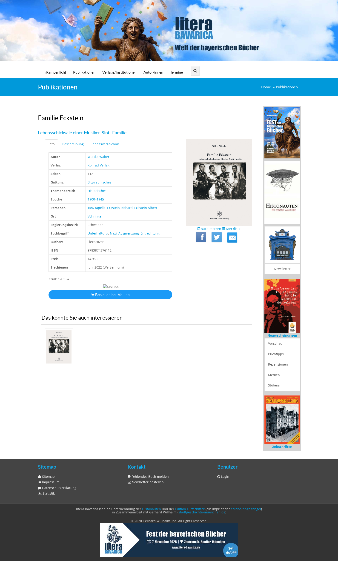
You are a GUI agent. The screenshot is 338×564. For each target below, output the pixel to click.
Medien (274, 375)
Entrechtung (150, 233)
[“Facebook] (201, 237)
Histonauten (151, 509)
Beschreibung (73, 144)
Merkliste (233, 228)
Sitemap (48, 476)
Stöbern (274, 385)
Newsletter (282, 268)
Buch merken (210, 228)
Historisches (97, 191)
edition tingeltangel (246, 509)
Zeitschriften (282, 446)
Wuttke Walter (98, 157)
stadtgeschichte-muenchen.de (201, 512)
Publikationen (84, 72)
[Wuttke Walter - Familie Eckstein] (59, 347)
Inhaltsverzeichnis (106, 144)
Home (266, 87)
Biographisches (99, 182)
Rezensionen (278, 364)
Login (224, 476)
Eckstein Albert (145, 208)
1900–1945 (96, 199)
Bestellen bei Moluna (112, 294)
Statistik (48, 493)
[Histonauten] (282, 132)
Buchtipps (276, 354)
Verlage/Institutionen (119, 72)
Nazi (113, 233)
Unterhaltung (98, 233)
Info (51, 144)
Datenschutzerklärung (58, 488)
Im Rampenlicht (53, 72)
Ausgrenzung (128, 233)
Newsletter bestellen (147, 482)
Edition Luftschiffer (190, 509)
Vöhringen (95, 216)
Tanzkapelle (97, 208)
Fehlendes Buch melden (150, 476)
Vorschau (275, 343)
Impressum (50, 482)
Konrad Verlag (98, 165)
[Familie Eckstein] (232, 237)
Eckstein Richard (120, 208)
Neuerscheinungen (282, 335)
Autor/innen (153, 72)
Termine (176, 72)
